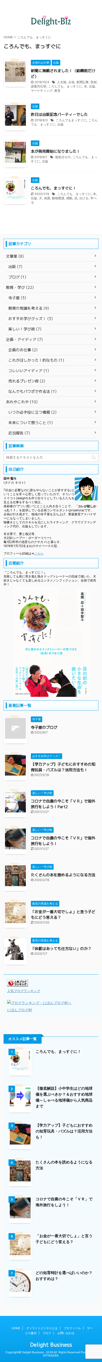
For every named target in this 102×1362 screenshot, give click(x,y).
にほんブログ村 (19, 1010)
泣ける (83, 198)
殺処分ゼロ (63, 157)
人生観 (61, 82)
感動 (69, 198)
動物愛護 (58, 198)
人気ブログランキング (23, 991)
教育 (57, 90)
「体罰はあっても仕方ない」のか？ (61, 948)
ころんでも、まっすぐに (65, 86)
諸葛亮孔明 (38, 86)
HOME (16, 1328)
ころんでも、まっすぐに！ (53, 188)
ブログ (47, 1333)
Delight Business (51, 1344)
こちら (38, 553)
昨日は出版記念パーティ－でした (59, 114)
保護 (47, 198)
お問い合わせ (65, 1333)
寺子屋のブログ (44, 727)
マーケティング (41, 90)
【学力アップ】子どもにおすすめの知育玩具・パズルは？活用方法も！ (64, 1131)
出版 (92, 86)
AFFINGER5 (50, 1355)
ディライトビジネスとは (42, 1328)
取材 (94, 82)
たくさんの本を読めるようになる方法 (63, 874)
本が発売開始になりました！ (55, 151)
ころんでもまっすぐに (71, 120)
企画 (71, 82)
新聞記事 (82, 82)
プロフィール (72, 1328)
